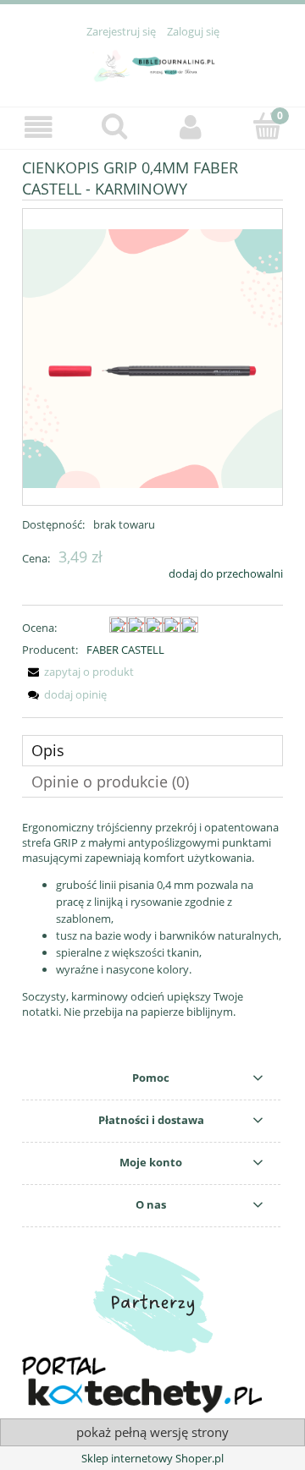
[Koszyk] (267, 126)
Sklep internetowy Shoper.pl (152, 1458)
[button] (38, 127)
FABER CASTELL (125, 649)
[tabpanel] (152, 919)
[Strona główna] (152, 62)
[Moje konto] (190, 127)
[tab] (152, 750)
